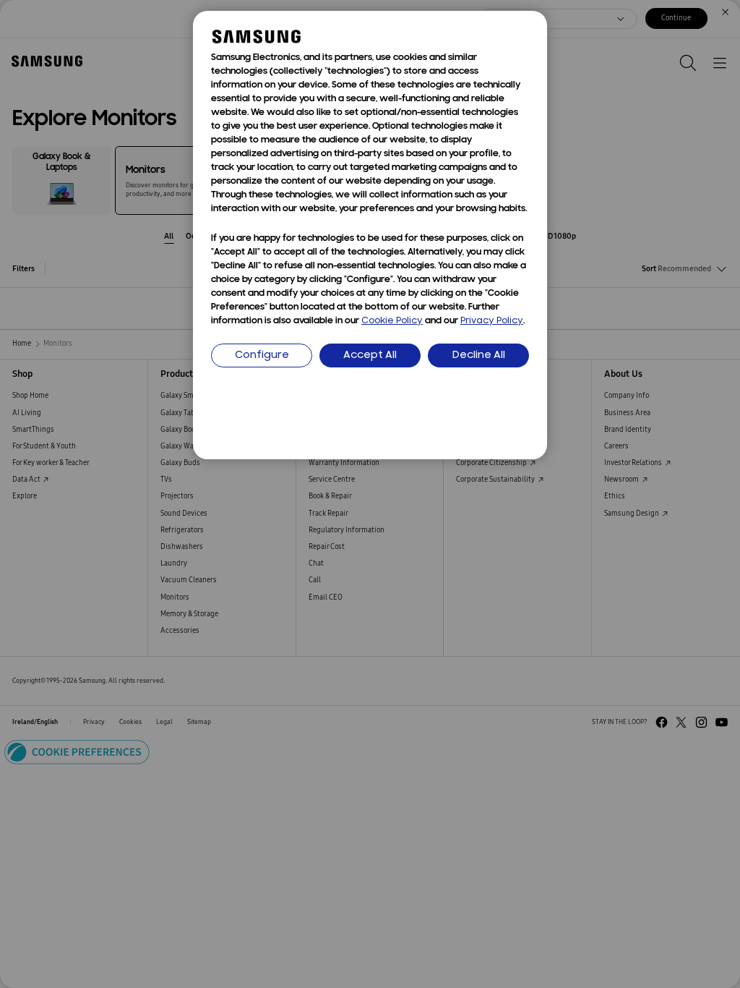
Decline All (478, 355)
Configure (262, 355)
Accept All (370, 355)
